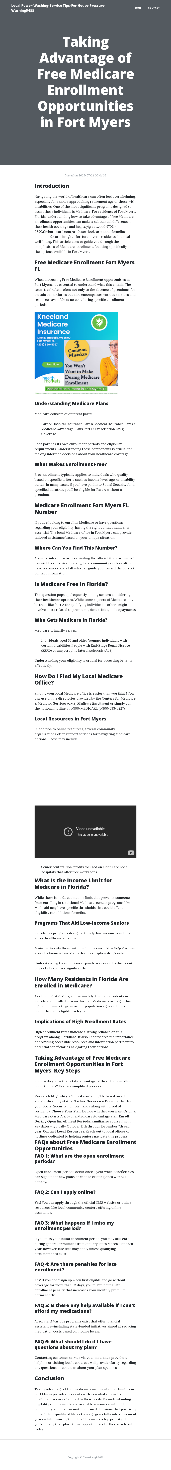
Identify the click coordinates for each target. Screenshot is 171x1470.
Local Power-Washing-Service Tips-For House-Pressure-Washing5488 (58, 8)
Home (137, 8)
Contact (154, 8)
